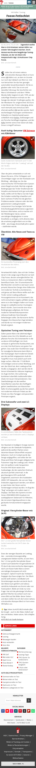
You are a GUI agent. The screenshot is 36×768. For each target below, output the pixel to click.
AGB (5, 736)
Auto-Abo (6, 645)
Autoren (26, 755)
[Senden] (29, 700)
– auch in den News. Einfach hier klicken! (17, 7)
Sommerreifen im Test (11, 677)
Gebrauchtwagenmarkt (11, 634)
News (5, 3)
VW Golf (6, 654)
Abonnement (9, 720)
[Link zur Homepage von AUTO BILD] (1, 2)
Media (29, 720)
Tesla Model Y (8, 663)
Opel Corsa (7, 660)
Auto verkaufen (8, 642)
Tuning (11, 3)
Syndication (20, 720)
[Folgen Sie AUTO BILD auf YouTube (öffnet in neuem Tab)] (7, 711)
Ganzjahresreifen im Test (12, 682)
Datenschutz (13, 736)
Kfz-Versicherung (25, 652)
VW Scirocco (29, 130)
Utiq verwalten (18, 748)
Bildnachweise (18, 758)
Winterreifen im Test (10, 679)
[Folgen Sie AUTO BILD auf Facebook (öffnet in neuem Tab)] (3, 711)
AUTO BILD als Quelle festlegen (12, 619)
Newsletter (18, 696)
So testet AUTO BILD (14, 755)
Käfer (3, 123)
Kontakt (17, 752)
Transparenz (27, 752)
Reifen (16, 118)
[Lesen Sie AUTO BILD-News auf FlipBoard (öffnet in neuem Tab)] (28, 711)
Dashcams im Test (9, 685)
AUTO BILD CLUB (23, 723)
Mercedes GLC (8, 657)
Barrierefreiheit (18, 739)
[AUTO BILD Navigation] (34, 2)
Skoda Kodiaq (8, 666)
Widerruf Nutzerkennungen (18, 745)
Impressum (8, 752)
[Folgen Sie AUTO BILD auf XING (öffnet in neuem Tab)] (16, 711)
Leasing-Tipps (24, 655)
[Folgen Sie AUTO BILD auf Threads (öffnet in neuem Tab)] (24, 711)
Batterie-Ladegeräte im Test (13, 688)
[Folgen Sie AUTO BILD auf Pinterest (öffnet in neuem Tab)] (20, 711)
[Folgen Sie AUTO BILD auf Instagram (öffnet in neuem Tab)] (11, 711)
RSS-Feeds (11, 723)
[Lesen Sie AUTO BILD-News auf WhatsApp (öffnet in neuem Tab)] (33, 711)
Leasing (5, 637)
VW (7, 77)
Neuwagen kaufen (9, 640)
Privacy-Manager (26, 736)
